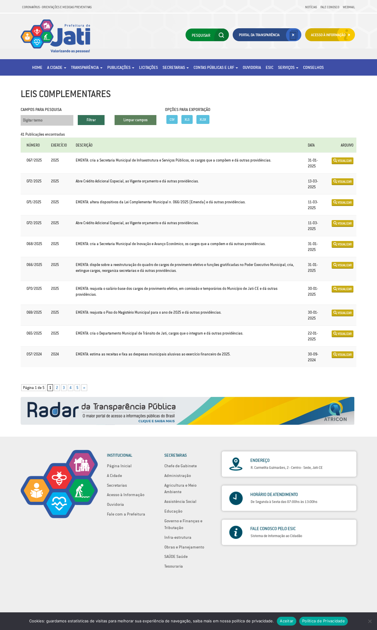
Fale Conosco (329, 7)
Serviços (286, 67)
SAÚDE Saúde (176, 556)
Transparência (85, 67)
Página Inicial (119, 465)
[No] (370, 621)
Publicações (119, 67)
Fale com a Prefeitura (126, 514)
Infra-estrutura (177, 537)
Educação (173, 511)
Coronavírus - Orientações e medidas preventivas (57, 7)
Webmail (349, 7)
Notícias (311, 7)
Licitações (148, 67)
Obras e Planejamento (184, 547)
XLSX (203, 119)
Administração (177, 475)
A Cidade (55, 67)
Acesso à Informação (125, 494)
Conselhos (313, 67)
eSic (269, 67)
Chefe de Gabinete (180, 465)
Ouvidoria (252, 67)
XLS (187, 119)
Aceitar (286, 621)
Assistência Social (180, 501)
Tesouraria (173, 566)
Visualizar (344, 161)
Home (37, 67)
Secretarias (174, 67)
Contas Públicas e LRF (214, 67)
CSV (172, 119)
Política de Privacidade (323, 621)
